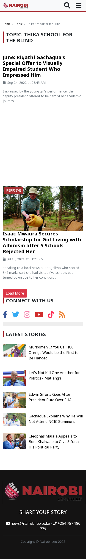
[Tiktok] (51, 315)
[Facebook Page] (5, 315)
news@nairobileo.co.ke (30, 523)
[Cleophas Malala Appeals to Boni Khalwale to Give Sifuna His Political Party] (14, 440)
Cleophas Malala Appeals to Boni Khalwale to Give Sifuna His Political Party (54, 442)
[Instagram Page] (27, 315)
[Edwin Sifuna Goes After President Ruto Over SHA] (14, 399)
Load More (15, 293)
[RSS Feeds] (62, 315)
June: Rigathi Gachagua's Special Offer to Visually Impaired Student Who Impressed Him (34, 66)
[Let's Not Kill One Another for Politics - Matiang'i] (14, 377)
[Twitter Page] (15, 315)
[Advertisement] (43, 146)
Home (7, 24)
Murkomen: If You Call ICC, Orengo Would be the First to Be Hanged (53, 353)
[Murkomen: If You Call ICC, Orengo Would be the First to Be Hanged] (14, 350)
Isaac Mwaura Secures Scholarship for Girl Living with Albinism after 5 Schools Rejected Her (42, 242)
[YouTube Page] (39, 315)
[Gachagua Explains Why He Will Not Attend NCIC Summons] (14, 419)
